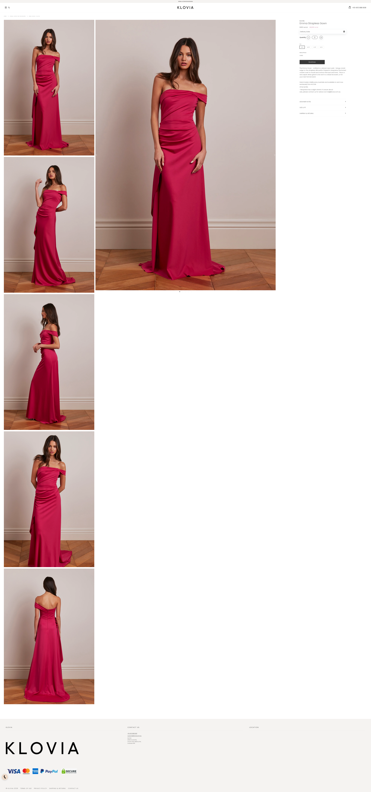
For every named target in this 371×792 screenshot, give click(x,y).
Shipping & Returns (57, 788)
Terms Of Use (26, 788)
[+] (321, 37)
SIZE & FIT (303, 107)
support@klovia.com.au (134, 736)
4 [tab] (188, 292)
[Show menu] (5, 7)
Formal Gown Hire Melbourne (18, 16)
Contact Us (73, 788)
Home (5, 16)
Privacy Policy (40, 788)
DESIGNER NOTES (305, 102)
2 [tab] (183, 292)
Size (300, 44)
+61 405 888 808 (359, 7)
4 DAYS (301, 55)
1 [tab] (180, 292)
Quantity (303, 37)
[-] (308, 37)
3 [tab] (185, 292)
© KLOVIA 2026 (12, 788)
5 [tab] (191, 292)
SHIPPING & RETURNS (307, 113)
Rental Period (303, 52)
